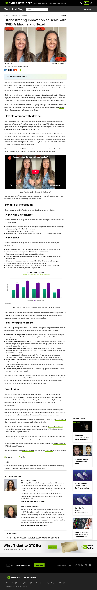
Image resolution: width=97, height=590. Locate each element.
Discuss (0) (62, 63)
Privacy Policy (10, 583)
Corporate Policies (56, 583)
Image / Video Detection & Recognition (32, 468)
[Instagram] (79, 565)
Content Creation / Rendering (15, 15)
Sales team (49, 450)
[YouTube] (90, 565)
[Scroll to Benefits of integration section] (34, 205)
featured (15, 468)
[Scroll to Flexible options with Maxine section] (42, 116)
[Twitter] (86, 565)
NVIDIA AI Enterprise (55, 426)
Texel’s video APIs (28, 450)
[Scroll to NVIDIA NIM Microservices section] (33, 215)
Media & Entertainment (33, 466)
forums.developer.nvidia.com (44, 537)
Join (86, 3)
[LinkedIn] (82, 565)
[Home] (11, 3)
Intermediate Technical (55, 466)
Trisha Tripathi (10, 66)
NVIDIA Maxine (12, 82)
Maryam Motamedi (23, 66)
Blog (39, 3)
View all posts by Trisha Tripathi (32, 501)
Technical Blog (13, 9)
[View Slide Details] (48, 547)
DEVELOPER (25, 3)
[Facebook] (76, 565)
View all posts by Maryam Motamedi (34, 525)
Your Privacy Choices (22, 583)
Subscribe (87, 9)
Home (35, 3)
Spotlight (7, 468)
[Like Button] (51, 63)
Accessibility (45, 583)
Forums (44, 3)
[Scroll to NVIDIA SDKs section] (20, 238)
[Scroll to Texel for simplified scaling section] (35, 323)
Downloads (56, 3)
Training (63, 3)
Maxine (44, 466)
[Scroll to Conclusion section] (20, 389)
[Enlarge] (64, 273)
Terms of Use (35, 583)
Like (55, 63)
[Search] (81, 3)
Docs (50, 3)
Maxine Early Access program (32, 439)
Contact (66, 583)
